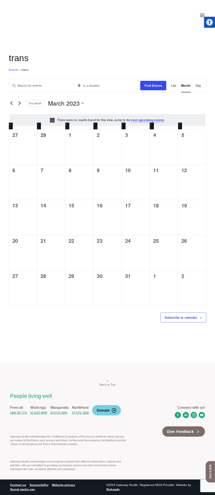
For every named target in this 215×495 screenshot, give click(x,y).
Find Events (153, 85)
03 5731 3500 (80, 412)
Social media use (22, 489)
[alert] (107, 120)
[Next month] (19, 103)
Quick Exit (210, 471)
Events (13, 69)
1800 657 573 (18, 412)
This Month (35, 103)
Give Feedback (180, 432)
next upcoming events (147, 120)
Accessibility (39, 485)
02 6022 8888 (38, 412)
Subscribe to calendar (181, 317)
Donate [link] (103, 410)
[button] (209, 22)
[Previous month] (11, 103)
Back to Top (107, 384)
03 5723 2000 (58, 412)
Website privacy (63, 485)
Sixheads (113, 489)
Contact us (18, 485)
